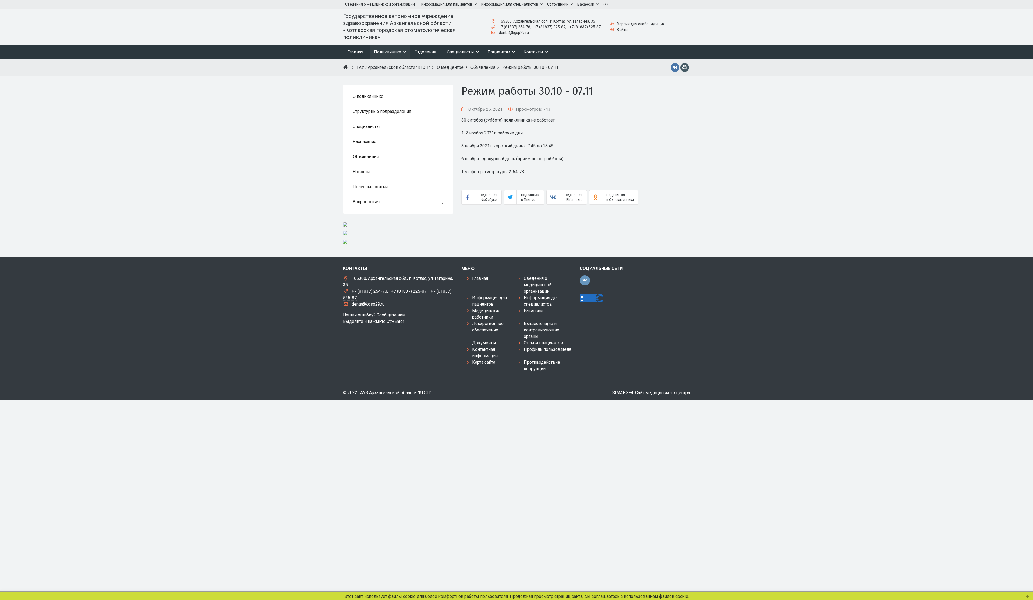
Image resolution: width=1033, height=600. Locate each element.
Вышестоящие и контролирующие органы (541, 330)
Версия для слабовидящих (641, 24)
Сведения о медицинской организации (537, 285)
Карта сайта (483, 362)
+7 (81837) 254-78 (514, 27)
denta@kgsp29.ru (514, 32)
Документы (484, 342)
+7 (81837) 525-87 (585, 27)
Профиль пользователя (547, 349)
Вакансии (533, 310)
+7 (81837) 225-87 (549, 27)
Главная (480, 278)
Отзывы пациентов (543, 342)
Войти (622, 29)
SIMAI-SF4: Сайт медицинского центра (651, 392)
